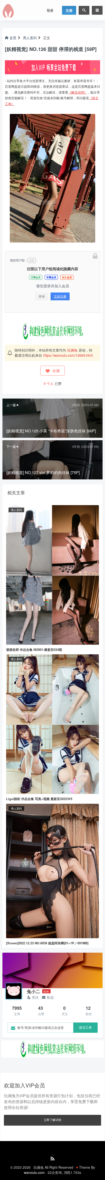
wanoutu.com (34, 1172)
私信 (50, 997)
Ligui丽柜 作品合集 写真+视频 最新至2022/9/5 (39, 798)
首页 (13, 37)
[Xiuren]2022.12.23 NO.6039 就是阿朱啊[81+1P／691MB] (47, 943)
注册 (69, 10)
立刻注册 (60, 296)
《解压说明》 (77, 92)
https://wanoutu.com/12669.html (68, 355)
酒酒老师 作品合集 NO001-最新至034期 (34, 649)
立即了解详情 (52, 1120)
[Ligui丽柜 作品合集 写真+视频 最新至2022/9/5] (52, 723)
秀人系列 (30, 37)
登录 (50, 10)
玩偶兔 (72, 350)
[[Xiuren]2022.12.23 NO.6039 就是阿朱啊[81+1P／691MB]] (52, 870)
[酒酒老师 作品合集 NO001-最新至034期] (52, 574)
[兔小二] (13, 991)
